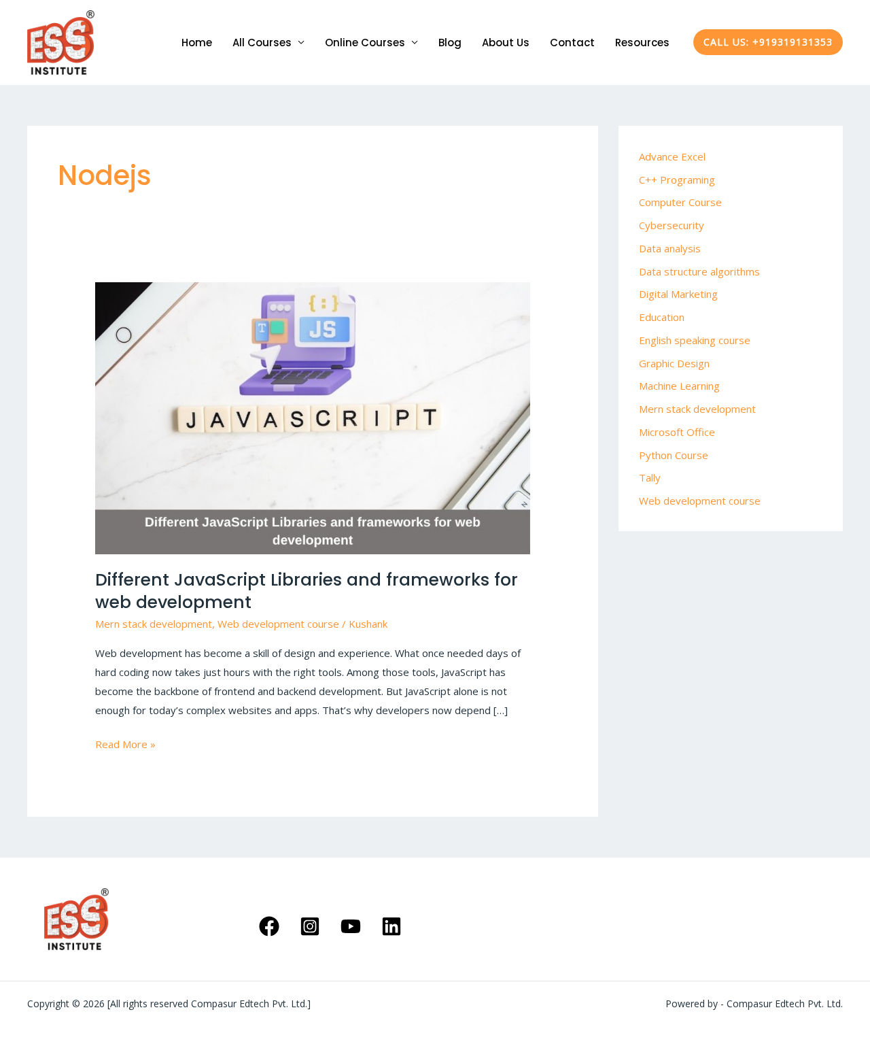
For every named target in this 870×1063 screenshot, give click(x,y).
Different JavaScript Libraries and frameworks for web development (306, 591)
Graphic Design (674, 363)
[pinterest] (312, 926)
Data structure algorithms (699, 271)
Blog (450, 42)
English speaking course (694, 340)
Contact (572, 42)
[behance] (393, 926)
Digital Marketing (678, 294)
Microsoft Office (677, 432)
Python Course (673, 455)
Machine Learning (679, 385)
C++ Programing (677, 179)
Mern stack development (153, 623)
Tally (650, 477)
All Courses (262, 42)
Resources (642, 42)
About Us (505, 42)
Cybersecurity (671, 225)
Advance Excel (672, 156)
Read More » (125, 743)
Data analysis (670, 248)
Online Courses (365, 42)
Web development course (278, 623)
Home (196, 42)
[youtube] (352, 926)
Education (661, 317)
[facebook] (271, 926)
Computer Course (680, 202)
